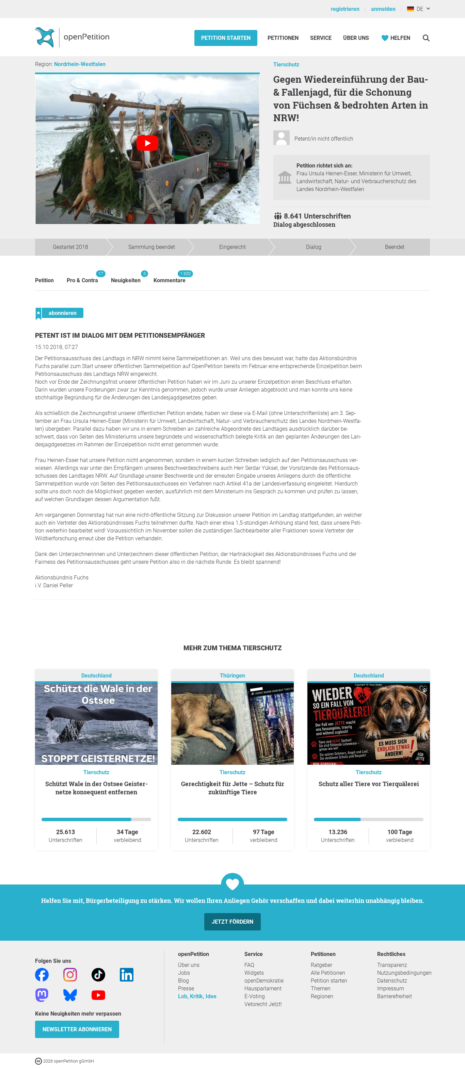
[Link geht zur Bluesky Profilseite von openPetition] (70, 994)
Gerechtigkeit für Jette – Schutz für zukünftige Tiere (232, 788)
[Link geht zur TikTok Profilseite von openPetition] (98, 974)
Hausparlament (263, 988)
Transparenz (392, 965)
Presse (186, 988)
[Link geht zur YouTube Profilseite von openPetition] (98, 994)
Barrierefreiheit (394, 996)
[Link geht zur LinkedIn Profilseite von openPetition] (126, 974)
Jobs (184, 973)
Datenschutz (392, 980)
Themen (321, 988)
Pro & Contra (82, 277)
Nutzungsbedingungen (404, 973)
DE (418, 9)
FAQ (249, 965)
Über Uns (356, 38)
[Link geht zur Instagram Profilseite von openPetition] (70, 974)
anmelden (383, 9)
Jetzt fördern (232, 922)
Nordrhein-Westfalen (80, 64)
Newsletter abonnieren (77, 1029)
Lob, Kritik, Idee (197, 996)
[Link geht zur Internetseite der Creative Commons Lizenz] (39, 1060)
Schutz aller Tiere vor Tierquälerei (369, 784)
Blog (183, 980)
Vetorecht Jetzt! (263, 1004)
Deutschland (96, 675)
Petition (44, 280)
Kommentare (170, 277)
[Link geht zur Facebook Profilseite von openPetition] (42, 974)
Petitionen (284, 38)
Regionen (322, 996)
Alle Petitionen (328, 973)
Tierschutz (286, 64)
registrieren (345, 9)
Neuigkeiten (126, 277)
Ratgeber (321, 965)
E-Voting (254, 996)
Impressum (390, 988)
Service (321, 38)
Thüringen (232, 675)
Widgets (254, 973)
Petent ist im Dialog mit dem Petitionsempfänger (120, 335)
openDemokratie (264, 980)
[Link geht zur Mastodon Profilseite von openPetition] (42, 994)
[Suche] (426, 38)
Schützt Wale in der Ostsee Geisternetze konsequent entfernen (96, 788)
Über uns (188, 965)
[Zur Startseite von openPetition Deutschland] (73, 37)
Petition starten (226, 38)
